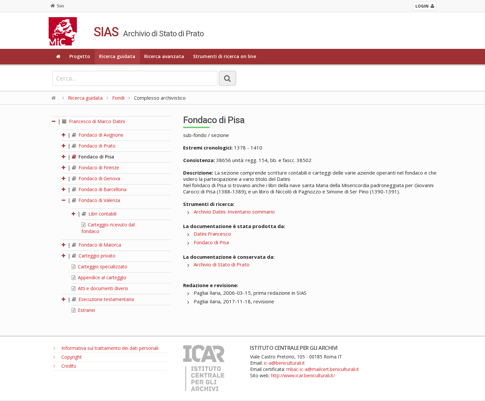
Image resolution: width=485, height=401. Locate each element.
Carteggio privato (96, 255)
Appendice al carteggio (101, 277)
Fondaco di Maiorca (99, 245)
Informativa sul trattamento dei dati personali (109, 348)
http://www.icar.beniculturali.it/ (303, 375)
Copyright (71, 357)
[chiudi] (64, 200)
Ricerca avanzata (164, 56)
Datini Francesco (212, 233)
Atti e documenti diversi (102, 288)
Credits (68, 366)
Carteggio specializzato (102, 266)
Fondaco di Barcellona (101, 189)
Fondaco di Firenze (98, 167)
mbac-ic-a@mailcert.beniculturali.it (322, 369)
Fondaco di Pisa (95, 156)
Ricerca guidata (117, 56)
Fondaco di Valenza (98, 200)
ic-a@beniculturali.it (284, 363)
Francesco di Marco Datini (96, 121)
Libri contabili (101, 214)
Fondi (118, 97)
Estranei (86, 310)
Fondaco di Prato (96, 146)
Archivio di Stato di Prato (221, 264)
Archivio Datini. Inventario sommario (234, 211)
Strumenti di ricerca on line (224, 56)
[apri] (64, 135)
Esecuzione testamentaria (105, 299)
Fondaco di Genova (98, 178)
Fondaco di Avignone (100, 135)
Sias (60, 6)
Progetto (79, 56)
